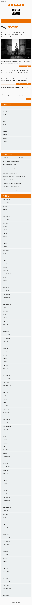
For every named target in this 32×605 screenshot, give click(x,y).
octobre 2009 (6, 544)
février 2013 (6, 409)
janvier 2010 (6, 534)
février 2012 (6, 449)
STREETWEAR (6, 145)
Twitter (12, 5)
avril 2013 (5, 402)
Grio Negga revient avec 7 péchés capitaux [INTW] (15, 176)
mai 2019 (5, 236)
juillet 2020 (5, 223)
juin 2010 (5, 517)
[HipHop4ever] (16, 15)
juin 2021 (5, 206)
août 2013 (5, 389)
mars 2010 (5, 527)
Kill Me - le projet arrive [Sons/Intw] (11, 161)
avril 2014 (5, 361)
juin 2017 (5, 253)
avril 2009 (5, 565)
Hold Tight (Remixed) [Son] (9, 164)
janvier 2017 (6, 267)
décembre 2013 (6, 375)
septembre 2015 (7, 304)
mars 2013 (5, 405)
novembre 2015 (6, 297)
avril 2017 (5, 260)
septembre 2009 (7, 548)
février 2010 (6, 531)
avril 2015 (5, 321)
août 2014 (5, 348)
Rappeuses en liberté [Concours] (10, 173)
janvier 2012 (6, 453)
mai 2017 (5, 257)
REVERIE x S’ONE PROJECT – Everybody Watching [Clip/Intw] (13, 34)
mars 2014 (5, 365)
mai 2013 (5, 399)
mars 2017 (5, 263)
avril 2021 (5, 213)
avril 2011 (5, 483)
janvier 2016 (6, 290)
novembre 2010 (6, 500)
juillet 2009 (5, 554)
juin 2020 (5, 226)
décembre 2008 (6, 578)
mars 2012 (5, 446)
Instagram (17, 5)
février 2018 (6, 250)
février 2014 (6, 368)
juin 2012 (5, 436)
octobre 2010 (6, 504)
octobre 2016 (6, 270)
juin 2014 (5, 355)
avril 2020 (5, 233)
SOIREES (5, 141)
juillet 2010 (5, 514)
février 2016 (6, 287)
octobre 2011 (6, 463)
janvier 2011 (6, 493)
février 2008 (6, 595)
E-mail (20, 5)
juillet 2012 (5, 433)
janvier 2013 (6, 412)
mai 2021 (5, 209)
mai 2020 (5, 229)
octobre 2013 (6, 382)
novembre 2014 (6, 338)
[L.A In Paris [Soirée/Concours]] (16, 90)
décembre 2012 (6, 416)
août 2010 (5, 510)
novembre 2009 (6, 541)
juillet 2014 (5, 351)
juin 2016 (5, 277)
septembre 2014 (7, 345)
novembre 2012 (6, 419)
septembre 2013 (7, 385)
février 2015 (6, 328)
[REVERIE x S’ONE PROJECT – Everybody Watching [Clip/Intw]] (16, 58)
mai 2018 (5, 243)
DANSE (4, 121)
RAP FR (24, 66)
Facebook (9, 5)
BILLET (4, 114)
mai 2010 (5, 521)
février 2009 (6, 571)
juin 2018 (5, 240)
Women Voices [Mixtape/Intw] (10, 190)
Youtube (15, 5)
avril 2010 (5, 524)
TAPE (4, 148)
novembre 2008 (6, 581)
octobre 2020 (6, 219)
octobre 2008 (6, 585)
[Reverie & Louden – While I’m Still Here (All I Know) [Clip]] (16, 75)
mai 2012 (5, 439)
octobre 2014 (6, 341)
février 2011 (5, 490)
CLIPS (25, 83)
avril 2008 (5, 592)
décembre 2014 (6, 334)
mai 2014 (5, 358)
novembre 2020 (6, 216)
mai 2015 (5, 317)
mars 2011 (5, 487)
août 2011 (5, 470)
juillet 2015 (5, 311)
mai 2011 (5, 480)
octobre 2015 (6, 301)
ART (4, 107)
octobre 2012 (6, 422)
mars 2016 (5, 284)
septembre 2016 (7, 273)
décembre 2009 (6, 537)
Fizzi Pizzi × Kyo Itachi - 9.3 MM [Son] (12, 183)
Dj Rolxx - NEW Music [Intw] (9, 179)
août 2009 (5, 551)
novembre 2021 (6, 199)
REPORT (5, 138)
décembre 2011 (6, 456)
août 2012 (5, 429)
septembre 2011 (7, 466)
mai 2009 (5, 561)
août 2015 (5, 307)
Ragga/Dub (5, 128)
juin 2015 (5, 314)
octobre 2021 (6, 202)
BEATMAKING (20, 83)
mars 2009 (5, 568)
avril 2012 (5, 443)
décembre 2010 (6, 497)
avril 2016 (5, 280)
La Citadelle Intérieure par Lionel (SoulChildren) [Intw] (15, 157)
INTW (21, 66)
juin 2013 (5, 395)
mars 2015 (5, 324)
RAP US (28, 66)
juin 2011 (5, 477)
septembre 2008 (7, 588)
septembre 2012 (7, 426)
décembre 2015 (6, 294)
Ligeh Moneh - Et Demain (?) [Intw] (11, 186)
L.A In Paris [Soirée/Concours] (15, 87)
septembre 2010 (7, 507)
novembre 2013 (6, 378)
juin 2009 (5, 558)
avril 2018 (5, 246)
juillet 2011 (5, 473)
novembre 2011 (6, 460)
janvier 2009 (6, 575)
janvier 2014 (6, 372)
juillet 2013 (5, 392)
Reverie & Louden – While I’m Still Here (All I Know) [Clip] (14, 71)
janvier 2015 (6, 331)
